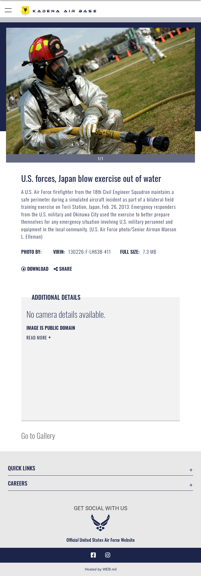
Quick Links (21, 468)
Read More (37, 338)
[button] (8, 11)
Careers (17, 483)
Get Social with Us (100, 508)
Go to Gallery (38, 435)
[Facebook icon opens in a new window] (93, 555)
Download (37, 268)
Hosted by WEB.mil (100, 569)
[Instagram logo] (108, 555)
